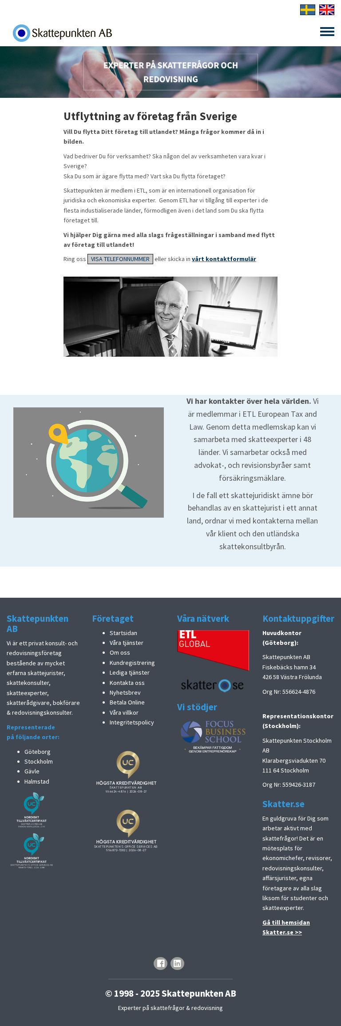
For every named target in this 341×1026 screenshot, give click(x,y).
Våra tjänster (126, 643)
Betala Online (127, 702)
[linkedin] (177, 963)
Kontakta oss (127, 683)
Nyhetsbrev (125, 692)
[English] (326, 9)
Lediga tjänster (130, 672)
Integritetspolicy (132, 722)
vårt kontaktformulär (224, 259)
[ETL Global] (213, 650)
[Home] (62, 33)
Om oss (120, 652)
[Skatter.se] (213, 684)
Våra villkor (124, 712)
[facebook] (160, 963)
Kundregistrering (132, 663)
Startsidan (123, 633)
